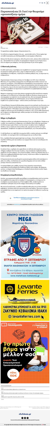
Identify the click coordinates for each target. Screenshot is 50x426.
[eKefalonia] (7, 3)
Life (34, 420)
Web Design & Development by (37, 424)
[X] (42, 3)
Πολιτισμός (21, 420)
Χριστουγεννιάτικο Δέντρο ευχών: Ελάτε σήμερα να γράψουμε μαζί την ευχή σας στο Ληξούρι (39, 407)
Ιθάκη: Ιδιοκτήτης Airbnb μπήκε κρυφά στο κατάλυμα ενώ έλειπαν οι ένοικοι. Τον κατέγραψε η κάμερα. (22, 393)
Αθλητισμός (30, 420)
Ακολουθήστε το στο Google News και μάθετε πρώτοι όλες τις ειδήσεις (25, 204)
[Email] (44, 3)
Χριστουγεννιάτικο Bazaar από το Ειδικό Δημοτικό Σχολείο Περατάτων (10, 407)
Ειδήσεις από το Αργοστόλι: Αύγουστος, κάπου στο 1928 (12, 396)
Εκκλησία (26, 420)
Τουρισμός (37, 420)
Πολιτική (17, 420)
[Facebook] (40, 3)
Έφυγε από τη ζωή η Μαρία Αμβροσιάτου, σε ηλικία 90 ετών (13, 389)
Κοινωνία (13, 420)
